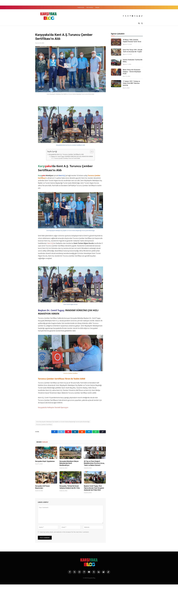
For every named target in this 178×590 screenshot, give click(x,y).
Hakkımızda (81, 7)
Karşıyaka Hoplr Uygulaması (45, 461)
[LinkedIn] (29, 113)
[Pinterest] (29, 117)
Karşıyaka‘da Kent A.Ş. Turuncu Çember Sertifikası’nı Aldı (66, 154)
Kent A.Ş (50, 243)
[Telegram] (29, 125)
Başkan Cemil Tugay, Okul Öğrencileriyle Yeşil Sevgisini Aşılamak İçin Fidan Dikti (94, 488)
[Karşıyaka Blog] (48, 16)
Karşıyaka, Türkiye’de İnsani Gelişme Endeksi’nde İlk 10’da (70, 487)
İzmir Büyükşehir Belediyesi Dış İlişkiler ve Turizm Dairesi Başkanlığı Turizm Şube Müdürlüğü (63, 421)
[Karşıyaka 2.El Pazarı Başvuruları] (46, 477)
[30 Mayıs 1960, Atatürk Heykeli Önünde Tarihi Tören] (116, 42)
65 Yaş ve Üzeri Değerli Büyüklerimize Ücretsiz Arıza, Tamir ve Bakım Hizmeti (94, 463)
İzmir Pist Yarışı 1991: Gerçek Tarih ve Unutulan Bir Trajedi (132, 50)
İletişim (97, 7)
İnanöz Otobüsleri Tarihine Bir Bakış (132, 60)
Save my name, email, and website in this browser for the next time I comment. (64, 532)
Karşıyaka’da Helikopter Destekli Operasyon (53, 407)
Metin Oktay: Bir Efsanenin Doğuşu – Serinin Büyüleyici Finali (132, 72)
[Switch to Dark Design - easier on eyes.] (142, 23)
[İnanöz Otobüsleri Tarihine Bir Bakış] (116, 62)
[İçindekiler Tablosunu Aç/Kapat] (91, 151)
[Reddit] (29, 121)
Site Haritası (89, 7)
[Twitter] (29, 108)
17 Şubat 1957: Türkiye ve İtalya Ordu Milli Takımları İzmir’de (131, 83)
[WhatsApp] (29, 130)
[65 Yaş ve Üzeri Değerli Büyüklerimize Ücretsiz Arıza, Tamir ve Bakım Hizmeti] (95, 453)
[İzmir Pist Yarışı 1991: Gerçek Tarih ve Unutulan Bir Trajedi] (116, 52)
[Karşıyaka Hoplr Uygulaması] (46, 453)
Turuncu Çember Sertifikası (44, 424)
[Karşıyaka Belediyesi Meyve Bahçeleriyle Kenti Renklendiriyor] (70, 453)
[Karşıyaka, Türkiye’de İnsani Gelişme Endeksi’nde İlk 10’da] (70, 477)
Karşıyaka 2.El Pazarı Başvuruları (42, 487)
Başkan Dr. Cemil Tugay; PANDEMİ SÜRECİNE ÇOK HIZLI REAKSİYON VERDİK (72, 156)
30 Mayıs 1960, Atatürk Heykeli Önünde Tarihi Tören (132, 40)
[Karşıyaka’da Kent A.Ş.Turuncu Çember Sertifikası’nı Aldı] (70, 69)
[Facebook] (29, 104)
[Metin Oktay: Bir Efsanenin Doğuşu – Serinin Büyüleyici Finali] (116, 72)
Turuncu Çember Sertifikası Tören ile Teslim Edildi (67, 158)
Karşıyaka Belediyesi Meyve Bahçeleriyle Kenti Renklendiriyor (69, 463)
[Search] (139, 23)
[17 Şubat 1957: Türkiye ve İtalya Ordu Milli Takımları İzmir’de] (116, 83)
